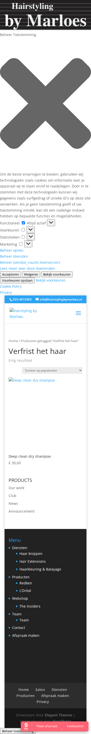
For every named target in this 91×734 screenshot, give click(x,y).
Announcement (22, 511)
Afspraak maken (25, 635)
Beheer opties (12, 250)
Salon (40, 689)
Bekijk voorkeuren (57, 274)
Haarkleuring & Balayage (40, 569)
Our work (16, 487)
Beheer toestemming (18, 731)
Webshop (20, 598)
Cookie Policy (11, 286)
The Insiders (29, 606)
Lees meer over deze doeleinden (27, 268)
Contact (18, 627)
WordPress (61, 721)
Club (12, 495)
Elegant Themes (58, 715)
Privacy (6, 292)
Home (13, 341)
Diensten (19, 547)
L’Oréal (25, 590)
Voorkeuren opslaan (17, 280)
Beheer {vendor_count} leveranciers (30, 262)
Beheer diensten (14, 256)
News (13, 503)
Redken (25, 583)
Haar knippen (30, 553)
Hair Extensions (32, 561)
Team (16, 614)
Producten (21, 577)
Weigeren (31, 274)
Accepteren (10, 274)
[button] (45, 104)
